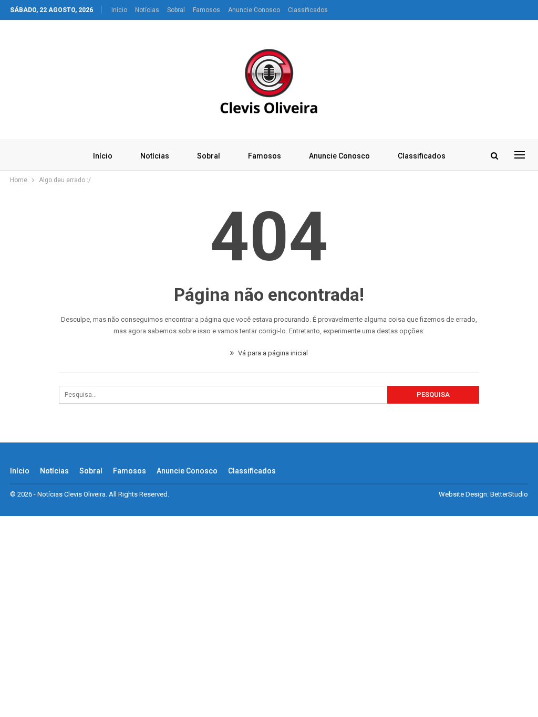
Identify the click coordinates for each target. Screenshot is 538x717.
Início (119, 10)
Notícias (147, 10)
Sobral (176, 10)
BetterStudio (509, 494)
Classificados (308, 10)
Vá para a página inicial (272, 353)
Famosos (206, 10)
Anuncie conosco (254, 10)
